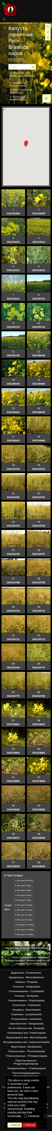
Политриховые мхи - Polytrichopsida (26, 1033)
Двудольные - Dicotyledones (19, 84)
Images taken (8, 907)
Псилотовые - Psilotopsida (26, 1005)
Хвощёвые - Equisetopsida (26, 1010)
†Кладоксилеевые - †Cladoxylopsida (26, 1068)
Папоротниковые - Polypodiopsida (26, 1000)
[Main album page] (9, 8)
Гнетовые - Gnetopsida (26, 996)
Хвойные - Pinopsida (26, 982)
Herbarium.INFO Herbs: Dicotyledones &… (22, 76)
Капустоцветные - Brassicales (21, 91)
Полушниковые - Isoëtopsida (26, 1019)
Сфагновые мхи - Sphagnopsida (26, 1023)
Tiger (47, 1087)
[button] (26, 144)
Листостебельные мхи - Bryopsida (26, 1028)
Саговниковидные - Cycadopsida (26, 991)
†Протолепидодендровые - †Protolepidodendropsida (26, 1074)
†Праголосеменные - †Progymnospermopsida (25, 1062)
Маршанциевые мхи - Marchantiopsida (26, 1037)
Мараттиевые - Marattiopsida (26, 1046)
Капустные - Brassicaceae (18, 98)
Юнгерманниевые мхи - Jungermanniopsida (26, 1042)
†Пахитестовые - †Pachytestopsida (26, 1051)
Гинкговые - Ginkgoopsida (26, 986)
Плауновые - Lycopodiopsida (26, 1014)
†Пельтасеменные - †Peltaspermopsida (26, 1056)
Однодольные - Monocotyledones (26, 977)
